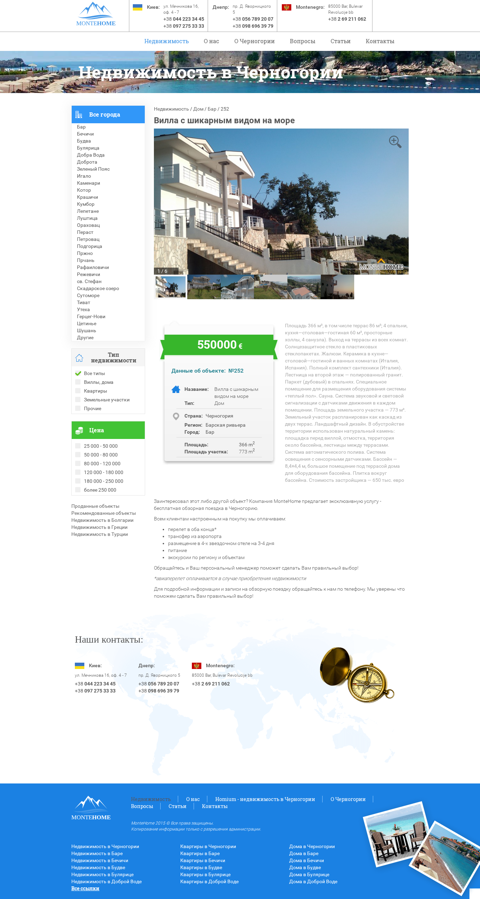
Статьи (341, 41)
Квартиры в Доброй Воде (209, 881)
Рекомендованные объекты (103, 513)
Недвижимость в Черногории (105, 846)
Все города (104, 114)
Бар (212, 109)
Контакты (380, 41)
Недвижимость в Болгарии (102, 520)
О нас (211, 41)
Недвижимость (166, 41)
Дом (198, 109)
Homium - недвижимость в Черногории (265, 799)
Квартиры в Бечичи (202, 860)
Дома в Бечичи (306, 860)
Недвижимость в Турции (99, 534)
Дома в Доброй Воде (313, 881)
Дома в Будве (305, 867)
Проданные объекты (95, 506)
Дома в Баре (303, 853)
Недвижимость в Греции (99, 527)
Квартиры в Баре (200, 853)
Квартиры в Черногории (208, 846)
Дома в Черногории (312, 846)
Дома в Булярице (309, 874)
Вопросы (303, 41)
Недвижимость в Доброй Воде (106, 881)
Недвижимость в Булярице (102, 874)
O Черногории (254, 41)
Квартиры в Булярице (205, 874)
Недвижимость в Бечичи (99, 860)
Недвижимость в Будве (98, 867)
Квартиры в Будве (201, 867)
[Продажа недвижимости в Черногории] (95, 10)
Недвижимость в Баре (97, 853)
